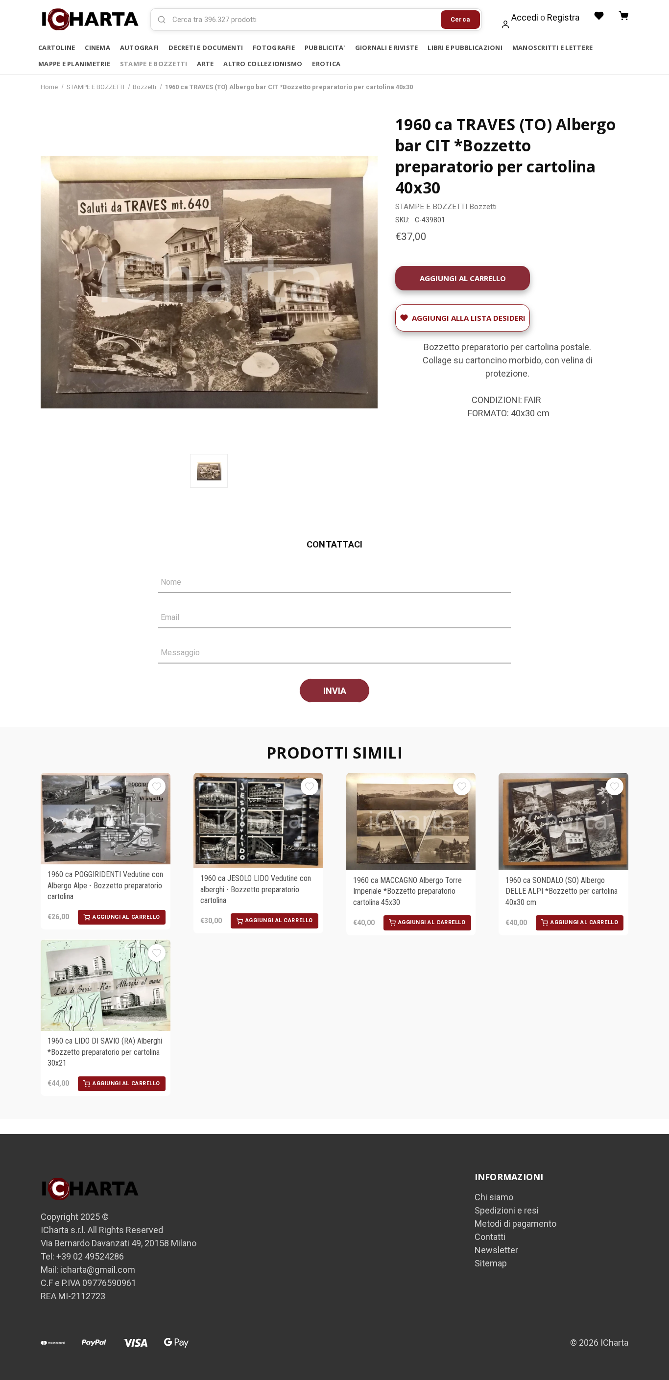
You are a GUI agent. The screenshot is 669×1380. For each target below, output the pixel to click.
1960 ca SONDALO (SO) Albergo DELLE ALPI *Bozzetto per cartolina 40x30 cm (561, 891)
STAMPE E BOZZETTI (153, 63)
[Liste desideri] (599, 16)
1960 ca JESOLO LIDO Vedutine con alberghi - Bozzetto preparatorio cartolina (255, 889)
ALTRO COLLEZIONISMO (262, 63)
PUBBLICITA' (325, 47)
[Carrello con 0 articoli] (623, 16)
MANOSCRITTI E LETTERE (552, 47)
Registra (563, 17)
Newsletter (496, 1250)
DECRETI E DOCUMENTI (205, 47)
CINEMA (97, 47)
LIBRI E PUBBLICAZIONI (465, 47)
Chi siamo (494, 1197)
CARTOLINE (56, 47)
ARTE (205, 63)
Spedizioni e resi (507, 1210)
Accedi (524, 17)
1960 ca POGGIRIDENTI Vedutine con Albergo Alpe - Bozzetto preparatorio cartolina (105, 885)
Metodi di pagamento (515, 1223)
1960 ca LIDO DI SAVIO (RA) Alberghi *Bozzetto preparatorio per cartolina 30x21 (105, 1052)
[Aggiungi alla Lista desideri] (157, 786)
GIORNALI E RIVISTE (386, 47)
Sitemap (491, 1263)
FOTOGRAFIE (274, 47)
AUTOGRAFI (139, 47)
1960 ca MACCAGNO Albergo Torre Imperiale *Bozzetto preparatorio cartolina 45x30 (407, 891)
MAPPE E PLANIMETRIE (74, 63)
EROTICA (326, 63)
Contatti (490, 1237)
